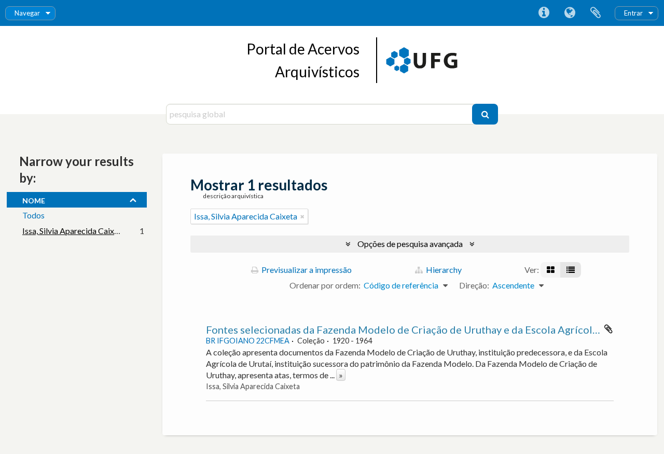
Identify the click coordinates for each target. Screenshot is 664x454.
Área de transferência (595, 13)
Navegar (27, 13)
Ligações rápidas (544, 13)
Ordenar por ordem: (325, 285)
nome (33, 199)
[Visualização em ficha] (551, 270)
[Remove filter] (302, 216)
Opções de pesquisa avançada (410, 244)
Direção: (474, 285)
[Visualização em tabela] (570, 270)
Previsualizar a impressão (306, 269)
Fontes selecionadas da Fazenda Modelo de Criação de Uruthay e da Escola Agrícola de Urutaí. (426, 329)
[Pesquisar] (485, 114)
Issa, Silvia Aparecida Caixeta (74, 231)
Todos (33, 215)
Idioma (570, 13)
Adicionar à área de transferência (608, 329)
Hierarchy (443, 269)
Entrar (633, 13)
